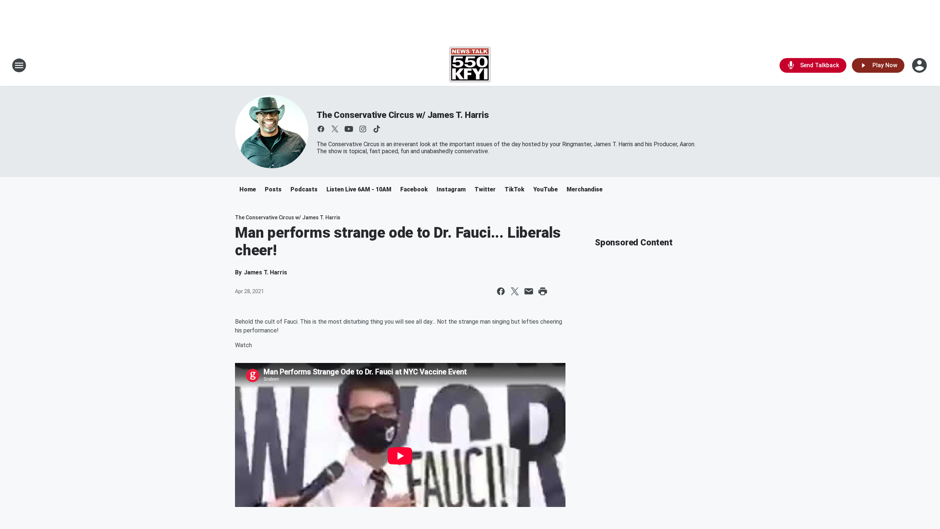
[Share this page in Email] (529, 291)
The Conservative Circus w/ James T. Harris (403, 115)
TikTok (514, 189)
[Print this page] (543, 291)
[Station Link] (470, 65)
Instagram (451, 189)
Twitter (485, 189)
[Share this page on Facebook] (501, 291)
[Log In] (920, 65)
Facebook (414, 189)
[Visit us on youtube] (348, 129)
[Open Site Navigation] (19, 65)
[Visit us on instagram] (362, 129)
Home (247, 189)
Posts (273, 189)
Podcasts (304, 189)
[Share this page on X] (515, 291)
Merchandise (585, 189)
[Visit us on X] (334, 129)
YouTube (545, 189)
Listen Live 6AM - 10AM (358, 189)
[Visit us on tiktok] (376, 129)
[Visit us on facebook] (321, 129)
